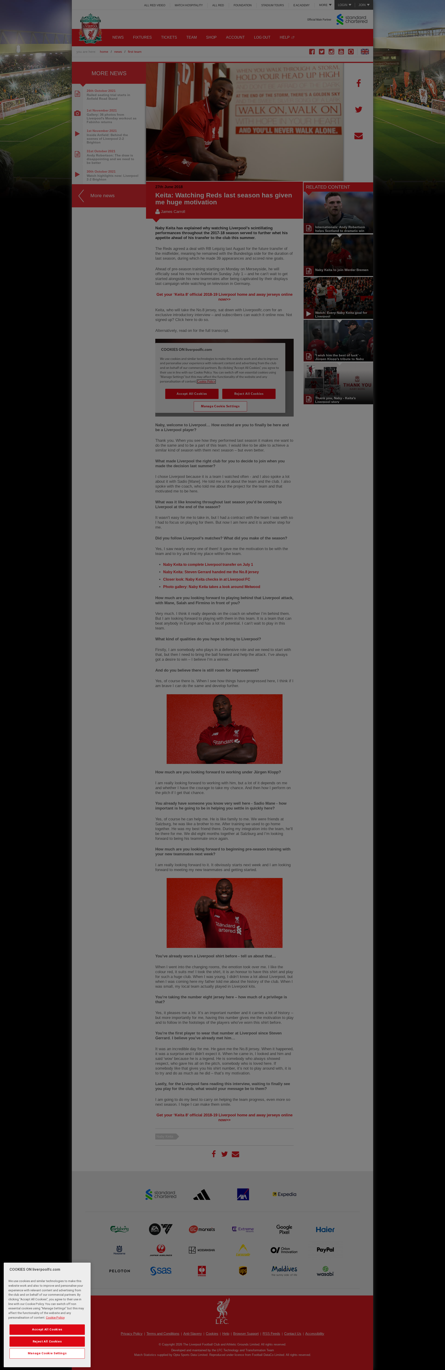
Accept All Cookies (47, 1329)
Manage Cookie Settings (47, 1353)
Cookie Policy (55, 1317)
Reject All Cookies (47, 1341)
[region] (47, 1315)
